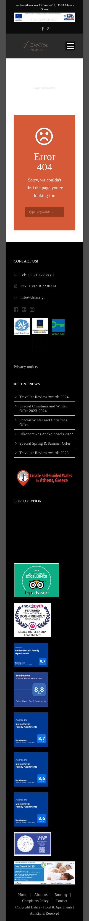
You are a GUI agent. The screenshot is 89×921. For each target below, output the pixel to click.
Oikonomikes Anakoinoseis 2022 (46, 434)
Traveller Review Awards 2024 (44, 397)
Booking (61, 895)
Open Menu (70, 46)
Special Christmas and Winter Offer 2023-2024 (43, 408)
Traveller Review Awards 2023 (44, 453)
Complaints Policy (35, 901)
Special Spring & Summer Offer (45, 443)
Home (22, 895)
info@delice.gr (33, 297)
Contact (61, 901)
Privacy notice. (26, 367)
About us (40, 895)
